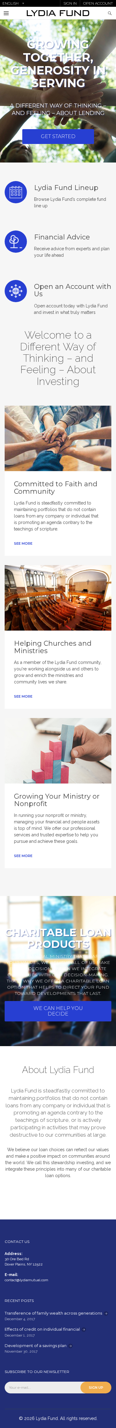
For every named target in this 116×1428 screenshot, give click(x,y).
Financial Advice (62, 237)
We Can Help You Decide (58, 1011)
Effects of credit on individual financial (42, 1329)
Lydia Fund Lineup (66, 188)
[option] (58, 91)
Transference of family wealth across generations (53, 1313)
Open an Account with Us (72, 290)
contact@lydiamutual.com (26, 1280)
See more (23, 543)
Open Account (98, 3)
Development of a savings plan (36, 1345)
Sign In (70, 3)
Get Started (58, 136)
